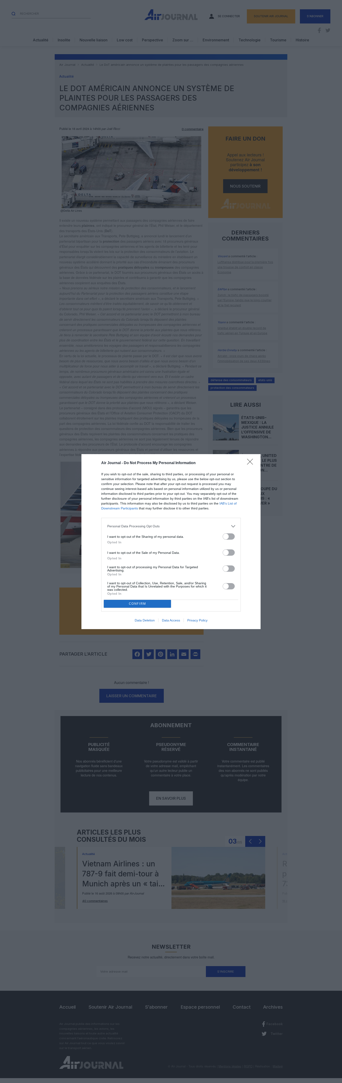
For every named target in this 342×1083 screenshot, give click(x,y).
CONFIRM (137, 603)
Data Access (171, 620)
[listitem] (171, 526)
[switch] (229, 536)
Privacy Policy (197, 620)
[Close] (251, 463)
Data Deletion (145, 620)
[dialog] (171, 541)
